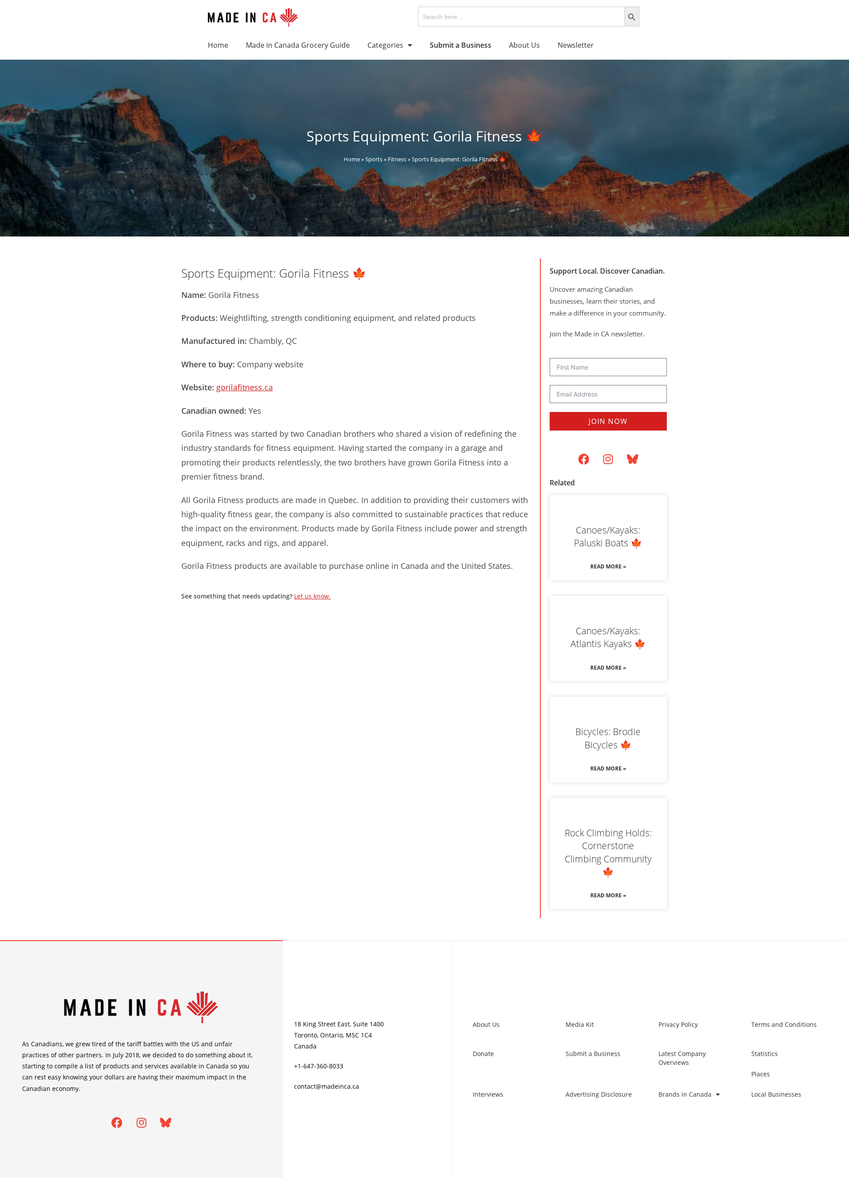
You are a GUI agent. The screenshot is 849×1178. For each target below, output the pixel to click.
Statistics (764, 1053)
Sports (373, 159)
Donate (483, 1053)
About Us (524, 45)
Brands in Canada (684, 1094)
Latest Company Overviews (682, 1058)
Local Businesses (776, 1094)
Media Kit (580, 1024)
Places (760, 1074)
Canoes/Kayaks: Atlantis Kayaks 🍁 (608, 637)
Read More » (608, 566)
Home (218, 45)
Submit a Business (593, 1053)
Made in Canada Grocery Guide (298, 45)
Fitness (397, 159)
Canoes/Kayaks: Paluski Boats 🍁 (608, 536)
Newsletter (576, 45)
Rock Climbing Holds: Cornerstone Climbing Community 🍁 (608, 852)
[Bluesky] (632, 459)
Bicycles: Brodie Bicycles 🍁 (608, 738)
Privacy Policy (678, 1024)
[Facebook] (584, 459)
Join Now (608, 421)
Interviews (488, 1094)
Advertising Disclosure (599, 1094)
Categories (385, 45)
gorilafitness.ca (244, 387)
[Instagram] (608, 459)
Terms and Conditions (784, 1024)
